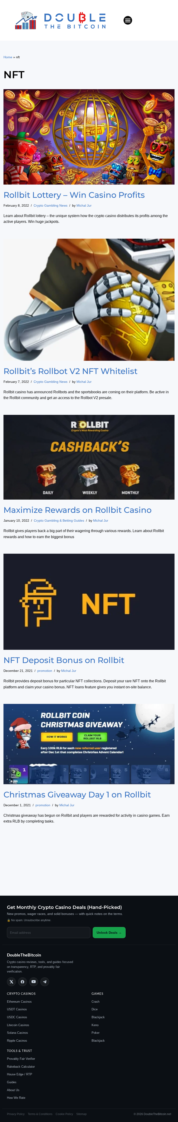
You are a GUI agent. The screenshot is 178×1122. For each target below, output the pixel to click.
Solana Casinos (17, 1032)
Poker (95, 1032)
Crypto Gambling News (50, 205)
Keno (95, 1025)
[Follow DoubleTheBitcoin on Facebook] (22, 981)
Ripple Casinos (17, 1040)
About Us (13, 1090)
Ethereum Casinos (19, 1001)
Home (7, 57)
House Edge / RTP (19, 1074)
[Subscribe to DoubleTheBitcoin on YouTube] (33, 981)
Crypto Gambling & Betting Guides (59, 520)
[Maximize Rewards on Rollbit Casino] (89, 457)
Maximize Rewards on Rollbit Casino (77, 510)
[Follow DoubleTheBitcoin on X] (11, 981)
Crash (95, 1001)
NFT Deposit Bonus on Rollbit (63, 660)
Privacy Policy (16, 1114)
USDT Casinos (17, 1009)
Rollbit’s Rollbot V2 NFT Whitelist (70, 371)
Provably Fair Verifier (21, 1058)
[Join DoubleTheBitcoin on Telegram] (44, 981)
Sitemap (81, 1114)
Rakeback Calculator (21, 1066)
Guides (11, 1082)
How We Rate (16, 1097)
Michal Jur (84, 205)
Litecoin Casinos (18, 1025)
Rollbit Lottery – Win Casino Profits (74, 195)
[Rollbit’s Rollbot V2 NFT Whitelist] (89, 300)
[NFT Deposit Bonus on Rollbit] (89, 602)
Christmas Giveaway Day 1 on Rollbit (77, 795)
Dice (95, 1009)
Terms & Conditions (40, 1114)
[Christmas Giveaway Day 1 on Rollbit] (89, 744)
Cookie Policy (64, 1114)
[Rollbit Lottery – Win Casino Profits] (89, 137)
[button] (128, 20)
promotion (44, 671)
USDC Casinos (17, 1017)
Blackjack (98, 1017)
